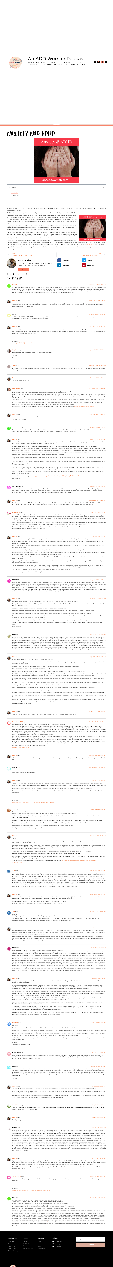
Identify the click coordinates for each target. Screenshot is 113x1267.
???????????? (16, 1176)
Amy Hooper (16, 388)
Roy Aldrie (15, 350)
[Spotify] (98, 62)
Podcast (54, 63)
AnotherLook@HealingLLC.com (84, 406)
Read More (24, 269)
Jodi (13, 870)
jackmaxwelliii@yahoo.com (20, 747)
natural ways (91, 244)
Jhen (14, 365)
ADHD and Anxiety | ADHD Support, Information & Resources (31, 1190)
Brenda (14, 300)
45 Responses (15, 196)
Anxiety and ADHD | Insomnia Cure (23, 343)
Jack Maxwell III (17, 722)
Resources (34, 64)
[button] (103, 187)
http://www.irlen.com (46, 1222)
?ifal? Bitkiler (16, 1105)
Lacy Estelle (14, 193)
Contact (80, 63)
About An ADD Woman (36, 63)
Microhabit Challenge (75, 64)
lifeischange (16, 512)
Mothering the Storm (53, 64)
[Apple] (95, 62)
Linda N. (15, 285)
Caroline (15, 1022)
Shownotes (67, 63)
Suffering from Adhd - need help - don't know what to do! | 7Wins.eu (33, 802)
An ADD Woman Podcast (56, 58)
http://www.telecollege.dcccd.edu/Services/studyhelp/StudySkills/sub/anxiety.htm (58, 476)
